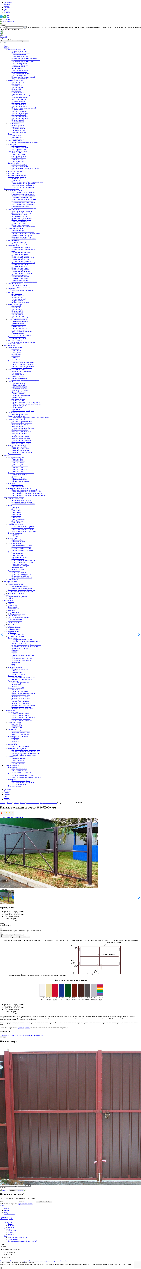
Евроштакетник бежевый (20, 70)
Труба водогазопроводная (16, 614)
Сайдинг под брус (17, 397)
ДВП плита (15, 738)
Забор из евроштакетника (20, 79)
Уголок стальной (13, 622)
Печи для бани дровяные (20, 770)
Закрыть (3, 1037)
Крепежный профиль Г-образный (22, 364)
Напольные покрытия (15, 667)
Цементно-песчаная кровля (17, 337)
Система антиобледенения (16, 583)
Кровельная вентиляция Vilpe (21, 237)
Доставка (7, 4)
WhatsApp (27, 1035)
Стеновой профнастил (19, 92)
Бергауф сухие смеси (18, 762)
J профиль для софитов (19, 328)
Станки (10, 552)
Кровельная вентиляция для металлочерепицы (27, 233)
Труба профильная (14, 615)
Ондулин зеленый (17, 297)
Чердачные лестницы (15, 340)
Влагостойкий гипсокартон (21, 731)
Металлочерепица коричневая (21, 271)
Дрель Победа (16, 514)
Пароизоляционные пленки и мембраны (21, 473)
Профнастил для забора (15, 80)
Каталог (9, 803)
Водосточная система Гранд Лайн (23, 204)
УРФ (13, 664)
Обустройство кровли (15, 283)
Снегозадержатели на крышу (21, 287)
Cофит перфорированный (20, 321)
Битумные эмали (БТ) (19, 643)
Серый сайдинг (17, 409)
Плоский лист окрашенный (21, 746)
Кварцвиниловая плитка (20, 669)
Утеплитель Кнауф (18, 464)
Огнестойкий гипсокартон (20, 734)
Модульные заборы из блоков (17, 151)
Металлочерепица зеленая (20, 270)
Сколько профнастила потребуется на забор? (22, 1241)
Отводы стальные (13, 609)
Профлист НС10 (17, 85)
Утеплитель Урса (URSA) (20, 469)
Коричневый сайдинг (19, 405)
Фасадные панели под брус (20, 436)
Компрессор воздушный (16, 524)
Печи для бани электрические (21, 772)
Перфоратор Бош (17, 540)
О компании (8, 2)
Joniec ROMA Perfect (18, 161)
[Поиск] (25, 27)
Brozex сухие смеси (18, 763)
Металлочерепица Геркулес (20, 259)
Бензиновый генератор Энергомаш (23, 504)
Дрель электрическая (18, 519)
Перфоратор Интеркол (19, 541)
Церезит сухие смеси (18, 758)
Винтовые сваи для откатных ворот (23, 717)
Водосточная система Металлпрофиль (24, 208)
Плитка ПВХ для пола (19, 674)
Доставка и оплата (24, 937)
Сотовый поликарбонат (19, 784)
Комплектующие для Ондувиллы (22, 290)
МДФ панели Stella (18, 634)
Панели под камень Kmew (20, 449)
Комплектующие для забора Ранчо (23, 185)
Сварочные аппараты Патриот (21, 547)
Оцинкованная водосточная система (23, 196)
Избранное (11, 1227)
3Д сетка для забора (18, 125)
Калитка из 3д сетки (18, 128)
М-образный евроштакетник (21, 53)
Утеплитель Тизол (18, 467)
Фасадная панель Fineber (20, 424)
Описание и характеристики (9, 937)
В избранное (19, 817)
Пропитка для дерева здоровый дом (23, 677)
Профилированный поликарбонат (23, 782)
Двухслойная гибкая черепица (21, 213)
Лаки (13, 657)
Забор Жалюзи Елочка (19, 146)
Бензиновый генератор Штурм (22, 502)
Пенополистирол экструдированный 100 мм (26, 492)
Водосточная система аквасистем (22, 201)
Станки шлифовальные (19, 564)
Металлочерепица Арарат (20, 254)
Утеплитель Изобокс (18, 461)
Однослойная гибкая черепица (22, 211)
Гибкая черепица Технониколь (21, 218)
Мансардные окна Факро (20, 244)
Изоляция (7, 455)
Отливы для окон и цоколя (16, 369)
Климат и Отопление (11, 581)
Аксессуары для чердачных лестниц (23, 342)
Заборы (6, 48)
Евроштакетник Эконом (19, 63)
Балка (9, 603)
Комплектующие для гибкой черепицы (24, 227)
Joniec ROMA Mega (18, 159)
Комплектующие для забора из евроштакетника (27, 182)
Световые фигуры (14, 629)
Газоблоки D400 (17, 724)
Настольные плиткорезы (20, 557)
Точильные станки (18, 569)
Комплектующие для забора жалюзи (23, 184)
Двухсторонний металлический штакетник (26, 60)
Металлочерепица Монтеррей (21, 261)
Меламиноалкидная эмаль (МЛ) (22, 658)
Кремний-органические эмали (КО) (23, 655)
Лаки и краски (12, 638)
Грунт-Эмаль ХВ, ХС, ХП (20, 648)
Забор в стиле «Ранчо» (15, 140)
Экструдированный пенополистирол (20, 488)
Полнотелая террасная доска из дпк (23, 693)
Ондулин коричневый (19, 299)
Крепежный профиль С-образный (23, 366)
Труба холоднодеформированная (18, 617)
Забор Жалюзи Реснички (20, 147)
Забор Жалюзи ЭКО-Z (19, 149)
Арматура (11, 602)
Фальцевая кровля (14, 344)
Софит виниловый (18, 323)
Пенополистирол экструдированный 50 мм (26, 490)
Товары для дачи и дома (11, 765)
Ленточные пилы (17, 553)
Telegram (21, 1035)
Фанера (14, 743)
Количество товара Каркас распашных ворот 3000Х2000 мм (19, 931)
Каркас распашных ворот (48, 803)
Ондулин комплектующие (20, 302)
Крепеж (6, 595)
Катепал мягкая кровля (19, 221)
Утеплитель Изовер (18, 462)
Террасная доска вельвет (20, 700)
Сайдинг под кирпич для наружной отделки (26, 404)
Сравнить (3, 817)
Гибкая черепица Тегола (19, 216)
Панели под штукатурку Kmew (22, 452)
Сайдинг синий (17, 407)
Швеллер (11, 624)
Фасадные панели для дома (17, 419)
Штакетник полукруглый (20, 56)
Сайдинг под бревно (18, 399)
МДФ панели (12, 633)
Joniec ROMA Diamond (19, 156)
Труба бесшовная (13, 612)
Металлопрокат (9, 600)
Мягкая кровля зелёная (19, 223)
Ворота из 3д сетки (18, 127)
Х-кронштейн (16, 180)
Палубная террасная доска (20, 683)
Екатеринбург (20, 40)
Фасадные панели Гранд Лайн (21, 431)
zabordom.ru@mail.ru (8, 21)
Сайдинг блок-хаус (18, 393)
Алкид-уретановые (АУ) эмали (22, 640)
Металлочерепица (13, 245)
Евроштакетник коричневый (21, 73)
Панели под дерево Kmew (20, 447)
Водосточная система (15, 190)
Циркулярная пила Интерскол (21, 574)
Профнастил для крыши (15, 304)
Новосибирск (10, 40)
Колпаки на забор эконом (20, 166)
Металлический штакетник (17, 49)
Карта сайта (64, 1261)
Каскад (14, 251)
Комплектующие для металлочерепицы (24, 282)
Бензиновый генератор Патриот (22, 500)
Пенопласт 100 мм (18, 486)
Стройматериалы (9, 710)
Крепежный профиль (15, 361)
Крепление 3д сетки (18, 130)
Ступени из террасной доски (21, 695)
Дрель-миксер (16, 523)
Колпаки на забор (13, 163)
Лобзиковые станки (18, 555)
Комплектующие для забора (17, 177)
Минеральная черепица (19, 338)
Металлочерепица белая (19, 266)
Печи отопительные (14, 786)
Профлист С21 (16, 91)
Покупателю (8, 1222)
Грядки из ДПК (17, 689)
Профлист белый (17, 110)
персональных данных (25, 1204)
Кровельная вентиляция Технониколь (24, 239)
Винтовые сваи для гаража (20, 715)
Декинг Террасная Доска (20, 691)
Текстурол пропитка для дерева (22, 679)
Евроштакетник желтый (19, 72)
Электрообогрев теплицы (16, 593)
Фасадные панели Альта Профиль (23, 428)
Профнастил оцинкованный (21, 97)
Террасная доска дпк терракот (21, 703)
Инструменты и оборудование (14, 497)
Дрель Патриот (16, 512)
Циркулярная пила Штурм (20, 576)
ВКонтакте (14, 1035)
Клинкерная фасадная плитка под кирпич (25, 380)
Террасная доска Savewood (20, 696)
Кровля (6, 1210)
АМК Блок (15, 349)
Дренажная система (14, 454)
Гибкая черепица (13, 209)
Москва (3, 40)
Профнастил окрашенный (20, 118)
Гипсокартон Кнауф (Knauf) (21, 732)
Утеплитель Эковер (18, 471)
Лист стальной (12, 607)
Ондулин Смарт (17, 294)
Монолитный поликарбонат (21, 781)
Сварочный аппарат (14, 543)
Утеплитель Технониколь (20, 466)
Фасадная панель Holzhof (20, 414)
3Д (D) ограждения (14, 123)
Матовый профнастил (19, 101)
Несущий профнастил (19, 94)
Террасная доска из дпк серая (21, 707)
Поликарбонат (12, 779)
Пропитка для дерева (14, 676)
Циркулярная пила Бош (19, 572)
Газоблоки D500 (17, 726)
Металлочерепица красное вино (22, 273)
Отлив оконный (17, 373)
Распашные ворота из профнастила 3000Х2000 (15, 1186)
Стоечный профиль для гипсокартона (24, 755)
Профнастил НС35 (18, 309)
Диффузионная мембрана (20, 474)
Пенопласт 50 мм (17, 485)
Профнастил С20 (17, 87)
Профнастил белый (18, 316)
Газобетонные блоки (14, 722)
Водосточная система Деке (20, 206)
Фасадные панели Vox (19, 426)
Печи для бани (12, 767)
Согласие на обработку (17, 1204)
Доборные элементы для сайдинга (23, 411)
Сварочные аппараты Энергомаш (22, 550)
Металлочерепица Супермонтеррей (23, 263)
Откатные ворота (17, 137)
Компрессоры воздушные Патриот (23, 528)
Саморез (10, 598)
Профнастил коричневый (20, 318)
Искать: (2, 27)
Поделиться (11, 817)
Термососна (15, 686)
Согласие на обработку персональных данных (44, 1261)
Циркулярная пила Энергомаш (22, 578)
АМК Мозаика (16, 354)
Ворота (10, 134)
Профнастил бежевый (19, 115)
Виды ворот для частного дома (18, 1237)
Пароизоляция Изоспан (19, 479)
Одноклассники (5, 1035)
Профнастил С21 (17, 307)
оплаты (27, 1028)
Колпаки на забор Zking (19, 165)
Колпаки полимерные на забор (22, 170)
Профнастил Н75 (17, 314)
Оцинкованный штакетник (20, 65)
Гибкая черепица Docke (19, 214)
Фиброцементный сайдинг (20, 390)
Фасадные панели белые (20, 430)
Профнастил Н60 (17, 313)
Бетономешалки (13, 579)
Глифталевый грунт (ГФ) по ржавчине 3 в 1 (26, 646)
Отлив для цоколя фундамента (21, 371)
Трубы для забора (17, 178)
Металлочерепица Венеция (20, 256)
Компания (7, 1229)
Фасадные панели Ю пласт (20, 443)
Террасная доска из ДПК (16, 688)
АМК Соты (15, 357)
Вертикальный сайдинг (19, 387)
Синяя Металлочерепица (20, 278)
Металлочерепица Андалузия (21, 252)
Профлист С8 (16, 84)
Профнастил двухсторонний (21, 96)
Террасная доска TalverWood (21, 698)
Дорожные (15, 650)
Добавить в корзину (6, 935)
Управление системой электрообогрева (20, 591)
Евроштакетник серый (19, 75)
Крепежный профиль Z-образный (23, 362)
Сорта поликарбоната (15, 1239)
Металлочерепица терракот (20, 276)
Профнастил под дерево (19, 106)
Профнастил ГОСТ (18, 82)
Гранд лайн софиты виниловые (22, 331)
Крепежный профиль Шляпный (22, 368)
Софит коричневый (18, 333)
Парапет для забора (18, 376)
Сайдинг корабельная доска (21, 395)
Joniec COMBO (16, 153)
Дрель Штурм (16, 517)
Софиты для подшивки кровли (18, 319)
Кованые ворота (17, 135)
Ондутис (14, 476)
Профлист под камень (19, 103)
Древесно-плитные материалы (18, 736)
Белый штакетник (17, 68)
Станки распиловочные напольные (23, 560)
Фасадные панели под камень (21, 440)
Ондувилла (11, 288)
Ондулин (11, 292)
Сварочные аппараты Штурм (21, 548)
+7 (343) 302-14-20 (8, 19)
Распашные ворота (18, 139)
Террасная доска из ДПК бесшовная (23, 705)
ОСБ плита (15, 741)
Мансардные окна (13, 240)
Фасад (6, 1212)
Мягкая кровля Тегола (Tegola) (21, 220)
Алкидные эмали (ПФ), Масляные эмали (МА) (27, 641)
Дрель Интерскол (17, 509)
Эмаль (14, 665)
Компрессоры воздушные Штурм (22, 529)
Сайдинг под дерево (18, 400)
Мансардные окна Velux (19, 242)
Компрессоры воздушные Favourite (23, 526)
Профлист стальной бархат (20, 113)
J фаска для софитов (18, 330)
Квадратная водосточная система (22, 197)
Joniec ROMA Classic (18, 154)
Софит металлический (19, 325)
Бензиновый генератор (15, 498)
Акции (6, 9)
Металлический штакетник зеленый (23, 77)
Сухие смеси (12, 757)
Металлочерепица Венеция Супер (23, 258)
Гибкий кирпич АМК (15, 347)
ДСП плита (15, 739)
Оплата (6, 6)
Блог (5, 1236)
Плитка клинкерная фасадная (17, 378)
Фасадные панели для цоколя (21, 435)
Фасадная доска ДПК (15, 412)
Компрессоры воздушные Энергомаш (24, 531)
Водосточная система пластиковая (23, 194)
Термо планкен (16, 684)
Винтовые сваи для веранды (21, 714)
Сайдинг (10, 381)
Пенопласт (11, 483)
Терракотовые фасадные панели (22, 423)
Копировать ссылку (37, 1035)
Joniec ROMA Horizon (19, 158)
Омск (26, 40)
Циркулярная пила (14, 571)
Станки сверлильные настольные (22, 562)
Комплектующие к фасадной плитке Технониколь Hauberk (31, 418)
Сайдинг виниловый (18, 385)
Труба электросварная (15, 619)
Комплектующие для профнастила (23, 187)
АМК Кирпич (16, 350)
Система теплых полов (15, 584)
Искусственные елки (14, 627)
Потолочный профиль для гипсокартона (25, 751)
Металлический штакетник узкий (23, 61)
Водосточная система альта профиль (23, 202)
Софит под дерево (17, 326)
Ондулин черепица (18, 295)
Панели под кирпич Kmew (20, 450)
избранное (21, 1190)
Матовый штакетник (18, 66)
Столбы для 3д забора (19, 132)
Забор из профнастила (19, 99)
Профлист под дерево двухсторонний (24, 108)
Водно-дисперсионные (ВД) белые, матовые (26, 645)
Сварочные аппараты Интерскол (22, 545)
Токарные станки (17, 567)
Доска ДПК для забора (15, 171)
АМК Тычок (16, 359)
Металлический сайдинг (20, 388)
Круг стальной (12, 605)
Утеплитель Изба (17, 459)
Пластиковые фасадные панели (22, 421)
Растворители (16, 662)
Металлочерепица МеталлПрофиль (23, 249)
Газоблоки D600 (17, 727)
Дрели (10, 505)
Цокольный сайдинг (18, 392)
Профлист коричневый (19, 111)
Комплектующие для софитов (21, 335)
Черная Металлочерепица (20, 280)
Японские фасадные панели (17, 445)
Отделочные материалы (11, 631)
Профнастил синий (18, 122)
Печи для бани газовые (19, 769)
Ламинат (14, 670)
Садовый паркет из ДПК (16, 636)
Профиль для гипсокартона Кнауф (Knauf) (25, 753)
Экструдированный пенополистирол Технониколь (28, 495)
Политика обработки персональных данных (14, 1261)
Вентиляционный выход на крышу (23, 232)
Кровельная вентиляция (15, 228)
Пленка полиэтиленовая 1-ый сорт (23, 775)
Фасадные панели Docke (20, 433)
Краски (14, 653)
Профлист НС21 (17, 89)
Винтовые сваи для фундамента (22, 720)
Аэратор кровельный (18, 230)
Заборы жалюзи (13, 144)
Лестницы (15, 536)
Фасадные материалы (11, 345)
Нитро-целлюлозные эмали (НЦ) (22, 660)
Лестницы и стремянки (15, 533)
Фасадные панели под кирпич (21, 442)
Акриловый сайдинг (18, 383)
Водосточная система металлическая (23, 192)
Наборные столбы (13, 173)
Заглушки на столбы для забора (18, 597)
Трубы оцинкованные (15, 621)
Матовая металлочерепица (20, 264)
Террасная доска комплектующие (22, 708)
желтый (14, 652)
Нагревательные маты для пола (22, 588)
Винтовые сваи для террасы (21, 719)
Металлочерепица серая (19, 275)
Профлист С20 (16, 306)
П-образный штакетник (19, 51)
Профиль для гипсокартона (17, 748)
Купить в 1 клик (18, 935)
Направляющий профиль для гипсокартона (26, 750)
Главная (2, 803)
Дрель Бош (15, 507)
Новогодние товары (10, 626)
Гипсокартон (12, 729)
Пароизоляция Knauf (18, 478)
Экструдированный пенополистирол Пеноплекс (27, 493)
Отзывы (6, 11)
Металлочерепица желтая (20, 268)
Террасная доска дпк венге (20, 701)
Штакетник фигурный (19, 54)
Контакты (7, 12)
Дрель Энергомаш (17, 521)
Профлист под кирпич (19, 104)
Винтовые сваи (13, 712)
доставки (21, 1028)
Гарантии (7, 7)
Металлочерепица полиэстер (21, 247)
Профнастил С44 (17, 311)
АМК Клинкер (16, 352)
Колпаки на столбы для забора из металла (25, 168)
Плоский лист (12, 744)
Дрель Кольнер (16, 510)
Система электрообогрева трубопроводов (21, 590)
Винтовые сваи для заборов (17, 175)
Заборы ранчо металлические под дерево (25, 142)
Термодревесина (13, 681)
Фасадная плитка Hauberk (16, 416)
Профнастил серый (18, 120)
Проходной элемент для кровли (22, 235)
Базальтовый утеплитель (16, 457)
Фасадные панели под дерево (21, 438)
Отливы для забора (18, 375)
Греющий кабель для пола (20, 586)
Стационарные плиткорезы (20, 566)
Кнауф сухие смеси (18, 760)
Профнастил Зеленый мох (20, 116)
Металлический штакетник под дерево (24, 58)
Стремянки (15, 535)
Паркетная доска (17, 672)
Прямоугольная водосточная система (24, 199)
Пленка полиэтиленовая (16, 774)
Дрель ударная (16, 516)
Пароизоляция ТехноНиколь (21, 481)
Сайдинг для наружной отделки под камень (26, 402)
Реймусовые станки (18, 559)
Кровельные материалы (11, 189)
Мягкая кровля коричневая (20, 225)
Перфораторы (12, 538)
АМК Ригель (16, 356)
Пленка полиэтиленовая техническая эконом (26, 777)
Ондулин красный (18, 301)
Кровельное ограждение (19, 285)
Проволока (11, 610)
